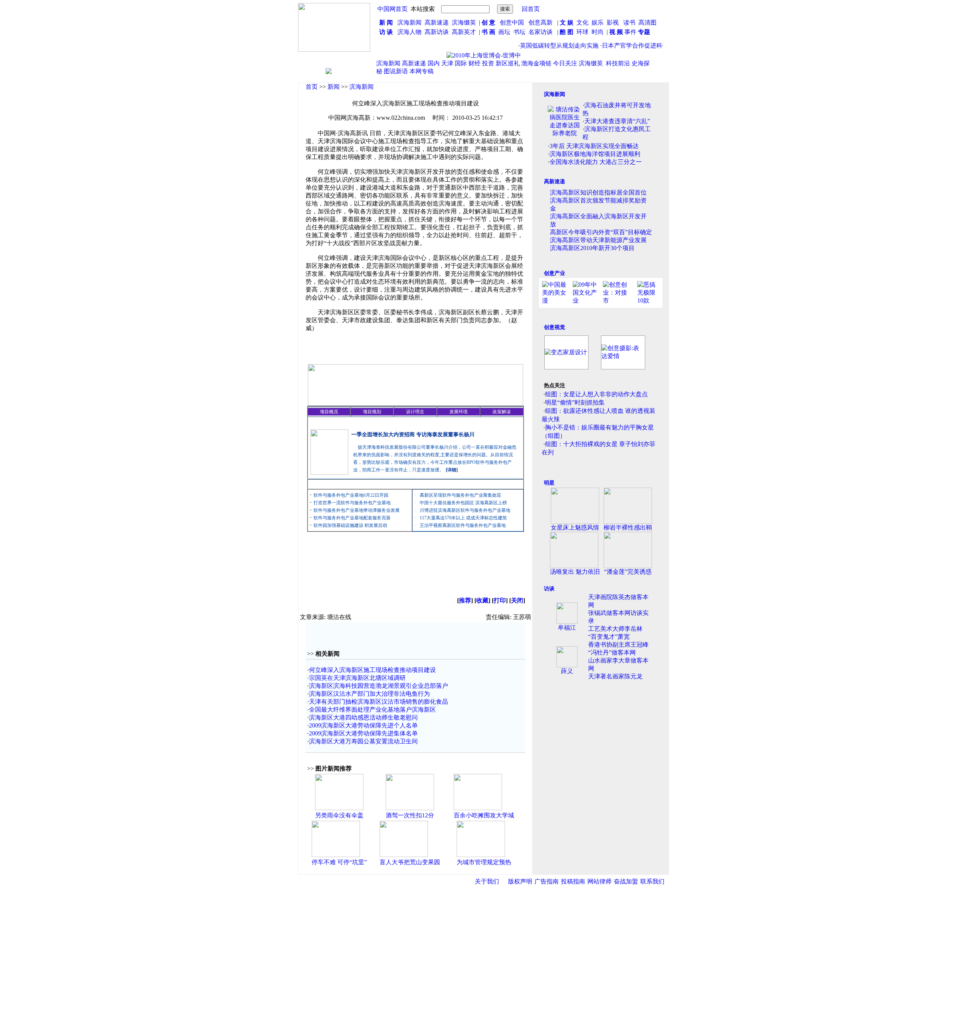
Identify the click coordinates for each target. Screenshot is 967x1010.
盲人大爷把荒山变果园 (410, 862)
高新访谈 (437, 32)
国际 (461, 63)
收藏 (482, 600)
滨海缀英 (464, 22)
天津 (447, 63)
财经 (474, 63)
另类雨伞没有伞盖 (339, 815)
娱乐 (598, 22)
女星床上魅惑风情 (575, 527)
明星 (549, 483)
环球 (582, 32)
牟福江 (567, 627)
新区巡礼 (508, 63)
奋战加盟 (626, 881)
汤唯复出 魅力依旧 (575, 571)
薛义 (567, 671)
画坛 (504, 32)
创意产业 (554, 273)
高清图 (647, 22)
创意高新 (541, 22)
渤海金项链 (536, 63)
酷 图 (566, 32)
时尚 (598, 32)
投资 (488, 63)
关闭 (517, 600)
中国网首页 (392, 9)
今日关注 (565, 63)
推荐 (465, 600)
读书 (629, 22)
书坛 (519, 32)
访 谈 (386, 32)
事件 (629, 32)
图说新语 (396, 71)
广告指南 (546, 881)
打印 (500, 600)
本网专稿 (421, 71)
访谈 (549, 588)
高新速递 (437, 22)
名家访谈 (540, 32)
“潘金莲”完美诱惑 (628, 571)
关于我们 (487, 881)
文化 (582, 22)
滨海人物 (409, 32)
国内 (434, 63)
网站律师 (599, 881)
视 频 (616, 32)
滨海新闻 (409, 22)
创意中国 (512, 22)
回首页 (531, 9)
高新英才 (465, 32)
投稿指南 (573, 881)
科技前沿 (618, 63)
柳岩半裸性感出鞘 (628, 527)
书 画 (488, 32)
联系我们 (652, 881)
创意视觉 (554, 327)
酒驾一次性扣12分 (410, 815)
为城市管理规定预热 (484, 862)
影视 (613, 22)
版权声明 (520, 881)
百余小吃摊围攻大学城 (484, 815)
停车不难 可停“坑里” (339, 862)
